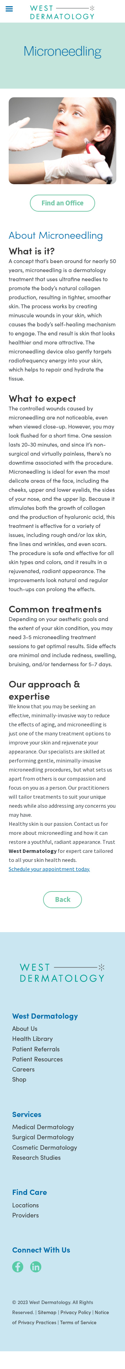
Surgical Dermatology (43, 1137)
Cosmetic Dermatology (44, 1147)
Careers (23, 1069)
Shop (19, 1079)
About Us (25, 1028)
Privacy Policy (75, 1312)
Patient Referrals (36, 1049)
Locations (25, 1205)
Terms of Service (78, 1322)
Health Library (32, 1038)
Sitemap (47, 1312)
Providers (25, 1215)
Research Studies (36, 1157)
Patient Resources (37, 1059)
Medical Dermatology (43, 1127)
